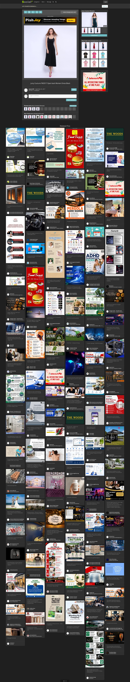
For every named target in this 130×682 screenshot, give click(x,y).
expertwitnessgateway (114, 512)
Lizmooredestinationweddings (17, 519)
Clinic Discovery (112, 559)
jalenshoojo (72, 502)
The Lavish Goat (113, 175)
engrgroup (91, 592)
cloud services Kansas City (16, 274)
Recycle (71, 571)
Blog (11, 372)
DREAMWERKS (13, 443)
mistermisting (33, 518)
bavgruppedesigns (34, 239)
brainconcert (112, 477)
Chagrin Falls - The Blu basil (115, 310)
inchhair (12, 644)
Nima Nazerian (73, 656)
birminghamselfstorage (94, 562)
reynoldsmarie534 (93, 541)
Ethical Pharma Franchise (115, 423)
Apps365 (11, 346)
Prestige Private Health (94, 284)
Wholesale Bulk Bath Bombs (115, 177)
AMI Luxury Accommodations (96, 402)
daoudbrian (92, 198)
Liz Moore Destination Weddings (17, 520)
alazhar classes (73, 597)
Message (49, 2)
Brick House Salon (34, 670)
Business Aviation (34, 473)
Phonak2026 (92, 460)
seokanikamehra (14, 570)
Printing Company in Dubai (115, 368)
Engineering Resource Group (95, 593)
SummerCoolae (33, 262)
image (71, 263)
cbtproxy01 (52, 176)
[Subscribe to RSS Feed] (53, 2)
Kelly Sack (52, 665)
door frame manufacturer (36, 636)
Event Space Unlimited (35, 183)
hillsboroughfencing (74, 473)
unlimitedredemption (74, 570)
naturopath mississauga (55, 288)
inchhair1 (12, 643)
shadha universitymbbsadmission (57, 424)
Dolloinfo (12, 293)
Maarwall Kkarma (113, 225)
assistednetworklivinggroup (115, 628)
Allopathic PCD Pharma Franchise (116, 422)
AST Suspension (13, 545)
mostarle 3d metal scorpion (115, 287)
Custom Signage (93, 349)
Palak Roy (12, 156)
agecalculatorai (53, 158)
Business (91, 678)
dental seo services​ (113, 560)
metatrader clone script (114, 336)
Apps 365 (12, 345)
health (51, 469)
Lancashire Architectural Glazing (17, 212)
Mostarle (111, 285)
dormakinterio (33, 635)
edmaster (91, 170)
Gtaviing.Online (92, 509)
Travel (51, 365)
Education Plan (92, 171)
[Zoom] (37, 12)
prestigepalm (112, 391)
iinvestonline (33, 435)
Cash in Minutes (13, 181)
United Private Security (35, 574)
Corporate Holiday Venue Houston (37, 184)
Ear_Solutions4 (92, 459)
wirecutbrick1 (13, 490)
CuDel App (111, 584)
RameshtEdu (52, 423)
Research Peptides (54, 203)
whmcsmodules (73, 293)
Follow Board (73, 105)
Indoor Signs (33, 550)
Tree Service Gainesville (15, 412)
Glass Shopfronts (14, 601)
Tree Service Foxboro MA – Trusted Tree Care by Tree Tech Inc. (103, 325)
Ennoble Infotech (34, 397)
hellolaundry (13, 371)
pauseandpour (73, 323)
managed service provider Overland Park (79, 409)
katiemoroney (92, 677)
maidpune (52, 404)
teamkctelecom (13, 272)
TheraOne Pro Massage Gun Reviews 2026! (19, 295)
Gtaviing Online (92, 510)
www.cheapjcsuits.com (69, 12)
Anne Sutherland (53, 629)
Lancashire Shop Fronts (15, 600)
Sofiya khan (32, 608)
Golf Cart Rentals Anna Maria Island (97, 403)
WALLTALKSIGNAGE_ (93, 348)
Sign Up (105, 6)
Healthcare (91, 542)
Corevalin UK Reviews (74, 503)
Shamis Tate (33, 366)
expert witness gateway (114, 513)
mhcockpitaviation (93, 616)
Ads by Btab (50, 16)
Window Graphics (54, 506)
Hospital (32, 609)
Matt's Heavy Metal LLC (75, 530)
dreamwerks (13, 442)
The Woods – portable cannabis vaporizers (118, 149)
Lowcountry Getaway (34, 495)
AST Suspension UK (14, 543)
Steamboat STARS (54, 590)
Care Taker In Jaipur (113, 607)
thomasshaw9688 (113, 148)
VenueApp (91, 434)
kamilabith (52, 468)
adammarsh (32, 472)
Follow (74, 89)
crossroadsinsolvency (74, 632)
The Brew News (112, 652)
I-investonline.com (34, 436)
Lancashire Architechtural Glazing (18, 213)
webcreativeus (92, 245)
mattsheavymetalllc (74, 529)
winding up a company (75, 633)
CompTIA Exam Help (54, 177)
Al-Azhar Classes (73, 596)
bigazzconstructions (74, 226)
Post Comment (71, 100)
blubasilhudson (92, 223)
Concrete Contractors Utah (16, 666)
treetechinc (92, 324)
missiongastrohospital (75, 262)
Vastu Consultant (113, 226)
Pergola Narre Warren (74, 227)
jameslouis (111, 334)
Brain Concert (112, 478)
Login (105, 2)
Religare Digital (33, 326)
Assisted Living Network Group (116, 629)
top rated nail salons (34, 672)
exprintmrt (111, 367)
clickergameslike (73, 187)
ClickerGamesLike (74, 188)
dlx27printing (53, 539)
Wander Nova (92, 374)
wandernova (92, 373)
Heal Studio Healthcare (15, 465)
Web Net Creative (93, 246)
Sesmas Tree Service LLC (15, 411)
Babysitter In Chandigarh (15, 625)
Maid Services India (54, 405)
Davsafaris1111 (53, 364)
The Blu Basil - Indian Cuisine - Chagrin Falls (119, 311)
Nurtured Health (53, 287)
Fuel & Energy (72, 349)
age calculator (53, 159)
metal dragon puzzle (74, 384)
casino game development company (117, 537)
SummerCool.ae (33, 263)
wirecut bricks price (14, 491)
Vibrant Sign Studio (54, 505)
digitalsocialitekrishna (114, 606)
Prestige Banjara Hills (114, 392)
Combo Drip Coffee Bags (75, 324)
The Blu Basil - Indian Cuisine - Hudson (98, 224)
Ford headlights (33, 240)
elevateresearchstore (54, 202)
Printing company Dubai (55, 540)
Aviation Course (93, 617)
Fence (71, 474)
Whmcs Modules (73, 294)
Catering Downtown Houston (96, 199)
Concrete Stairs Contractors (16, 667)
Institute (12, 157)
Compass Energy (73, 347)
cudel (110, 585)
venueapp (91, 433)
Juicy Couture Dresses (38, 106)
